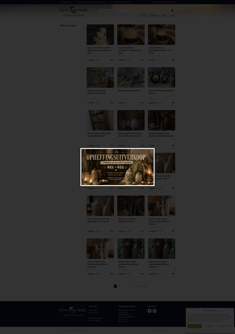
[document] (117, 167)
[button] (152, 150)
